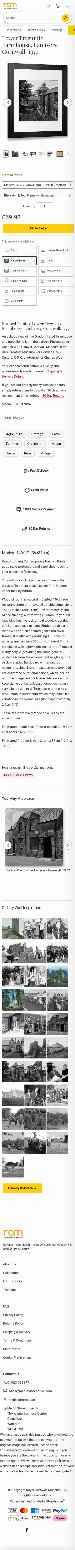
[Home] (16, 6)
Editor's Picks (35, 30)
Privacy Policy (13, 1315)
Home (7, 774)
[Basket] (57, 6)
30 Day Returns (53, 395)
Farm (56, 434)
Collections (13, 30)
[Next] (67, 102)
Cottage (37, 434)
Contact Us (11, 1374)
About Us (9, 1264)
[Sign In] (67, 6)
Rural (28, 453)
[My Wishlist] (48, 6)
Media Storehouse (50, 1501)
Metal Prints (11, 1349)
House (56, 444)
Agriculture (14, 434)
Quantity (29, 206)
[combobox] (32, 17)
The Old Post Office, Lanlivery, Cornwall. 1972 (37, 870)
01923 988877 (18, 1382)
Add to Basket (38, 228)
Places (17, 774)
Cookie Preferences (17, 1357)
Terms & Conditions (17, 1340)
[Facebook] (27, 1532)
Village (46, 453)
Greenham (34, 444)
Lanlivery (28, 774)
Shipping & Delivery (16, 1332)
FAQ (6, 1306)
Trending (56, 30)
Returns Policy (13, 1323)
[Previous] (7, 102)
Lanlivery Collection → (22, 1188)
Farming (12, 444)
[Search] (65, 18)
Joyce (10, 453)
